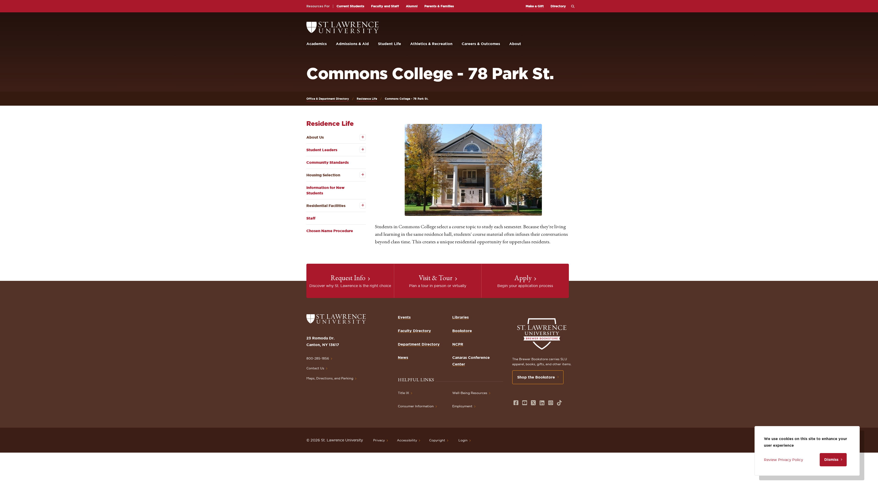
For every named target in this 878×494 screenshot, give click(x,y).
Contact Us (315, 368)
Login (463, 440)
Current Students (350, 6)
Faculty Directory (414, 331)
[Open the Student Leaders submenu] (359, 149)
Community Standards (327, 162)
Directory (558, 6)
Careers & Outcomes (481, 44)
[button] (473, 170)
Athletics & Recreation (431, 44)
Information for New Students (325, 190)
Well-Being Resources (469, 393)
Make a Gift (535, 6)
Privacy (379, 440)
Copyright (437, 440)
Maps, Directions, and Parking (329, 378)
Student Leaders (321, 150)
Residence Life (367, 98)
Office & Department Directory (327, 98)
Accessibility (407, 440)
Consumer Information (416, 406)
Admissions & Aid (352, 44)
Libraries (460, 317)
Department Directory (419, 344)
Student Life (389, 44)
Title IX (403, 393)
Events (404, 317)
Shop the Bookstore (536, 377)
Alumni (412, 6)
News (403, 357)
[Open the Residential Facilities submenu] (359, 205)
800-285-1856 (317, 358)
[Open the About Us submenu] (359, 137)
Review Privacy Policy (783, 460)
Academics (316, 44)
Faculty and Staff (385, 6)
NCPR (457, 344)
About (515, 44)
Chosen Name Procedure (329, 231)
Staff (310, 218)
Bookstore (462, 331)
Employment (462, 406)
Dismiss (831, 459)
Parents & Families (439, 6)
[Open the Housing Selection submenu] (359, 175)
